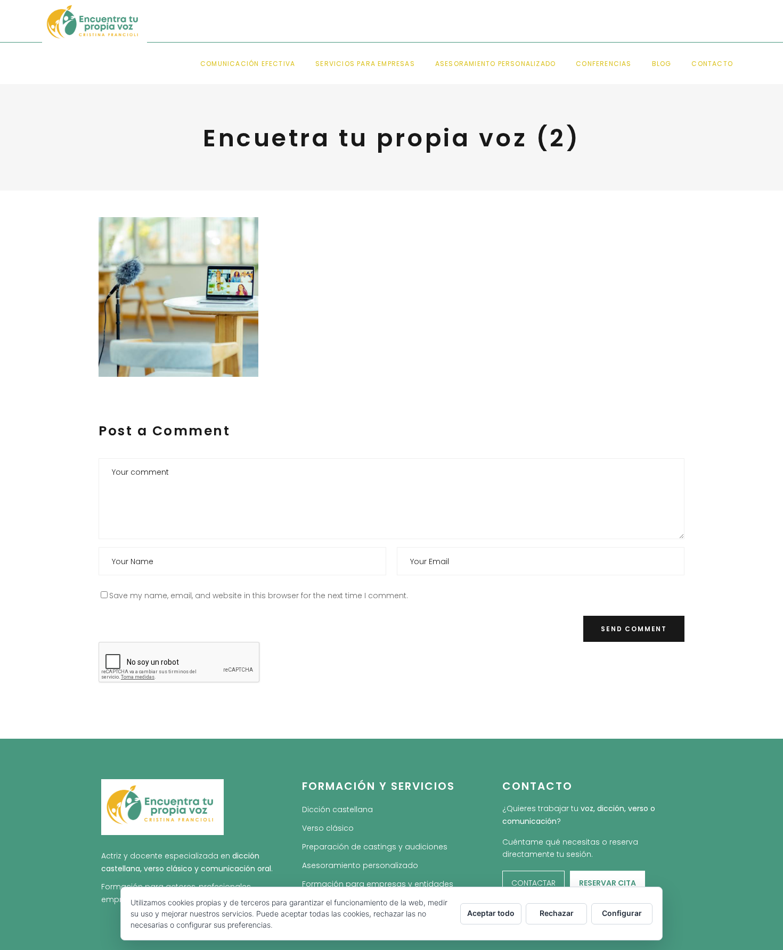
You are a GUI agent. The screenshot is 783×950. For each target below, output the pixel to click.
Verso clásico (328, 828)
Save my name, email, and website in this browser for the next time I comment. (258, 595)
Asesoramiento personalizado (360, 865)
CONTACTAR (533, 883)
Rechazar (557, 913)
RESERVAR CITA (607, 883)
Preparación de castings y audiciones (374, 846)
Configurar (622, 913)
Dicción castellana (337, 809)
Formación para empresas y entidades (377, 884)
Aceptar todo (491, 913)
